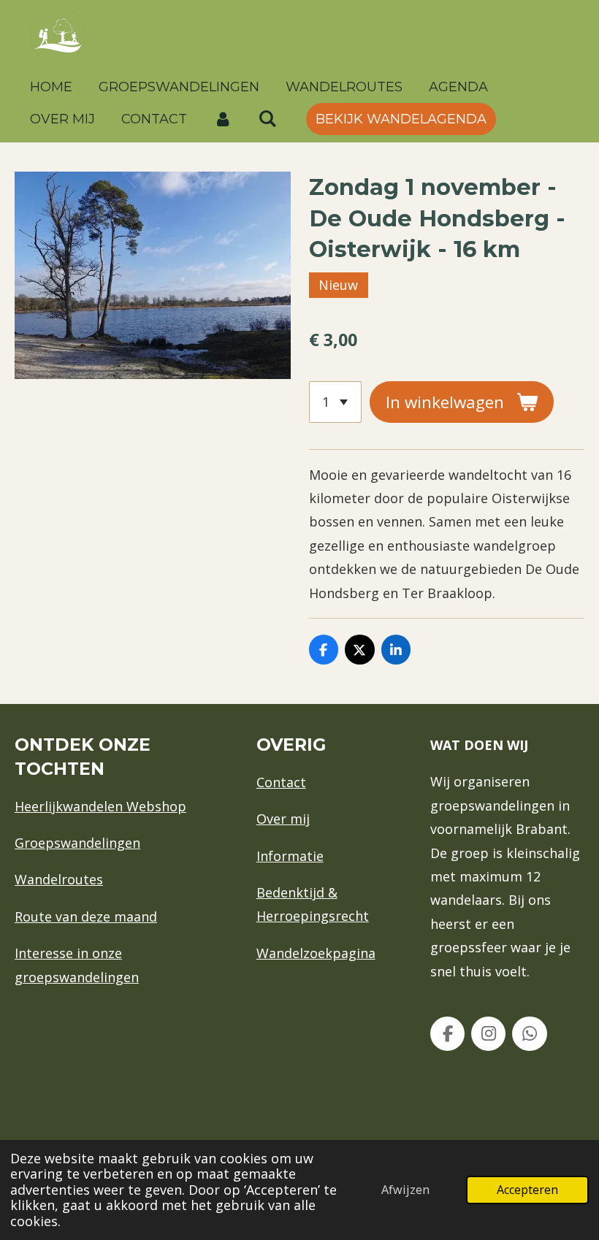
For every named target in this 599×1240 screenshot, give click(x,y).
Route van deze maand (86, 916)
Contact (281, 782)
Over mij (283, 818)
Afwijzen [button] (405, 1190)
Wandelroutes (59, 879)
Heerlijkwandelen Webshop (100, 806)
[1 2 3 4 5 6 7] (335, 401)
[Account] (222, 119)
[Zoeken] (267, 119)
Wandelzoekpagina (315, 953)
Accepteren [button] (527, 1190)
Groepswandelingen (77, 842)
